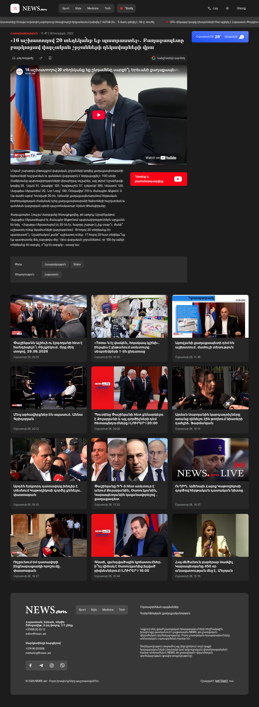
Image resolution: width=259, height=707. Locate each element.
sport (65, 8)
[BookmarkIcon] (50, 58)
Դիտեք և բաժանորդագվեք (149, 179)
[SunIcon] (227, 8)
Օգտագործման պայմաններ (159, 607)
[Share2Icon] (41, 58)
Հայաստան (51, 274)
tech (108, 8)
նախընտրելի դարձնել (171, 58)
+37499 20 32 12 (35, 629)
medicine (93, 8)
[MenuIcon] (15, 8)
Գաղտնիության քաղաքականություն (165, 613)
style (78, 8)
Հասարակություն (24, 33)
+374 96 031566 (35, 648)
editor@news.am (36, 633)
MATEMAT (221, 681)
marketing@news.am (38, 652)
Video (77, 264)
